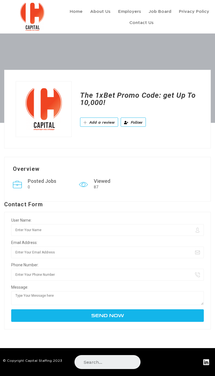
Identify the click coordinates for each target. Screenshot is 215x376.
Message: (19, 287)
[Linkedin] (206, 362)
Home (76, 11)
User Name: (21, 220)
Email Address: (24, 243)
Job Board (160, 11)
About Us (100, 11)
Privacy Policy (194, 11)
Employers (129, 11)
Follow (135, 122)
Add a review (101, 122)
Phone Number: (25, 265)
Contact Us (141, 22)
